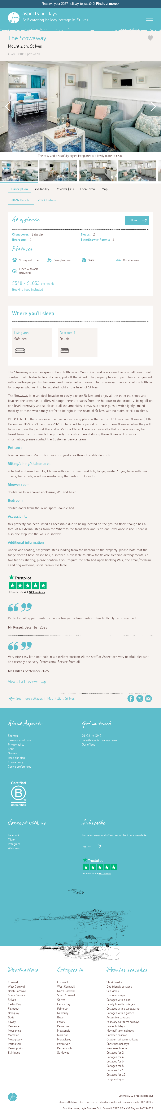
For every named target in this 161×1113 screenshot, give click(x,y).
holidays (39, 13)
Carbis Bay (14, 1004)
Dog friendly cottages (119, 986)
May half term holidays (120, 1030)
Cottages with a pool (118, 999)
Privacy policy (16, 744)
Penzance (13, 1026)
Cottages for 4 (115, 1057)
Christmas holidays (117, 1044)
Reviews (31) (65, 189)
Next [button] (153, 106)
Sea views (112, 991)
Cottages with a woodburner (123, 1008)
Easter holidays (115, 1026)
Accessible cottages (118, 1017)
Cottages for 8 (115, 1066)
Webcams (14, 848)
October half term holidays (122, 1039)
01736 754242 (91, 735)
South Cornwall (17, 995)
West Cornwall (16, 986)
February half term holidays (122, 1022)
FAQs (11, 749)
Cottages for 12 (115, 1074)
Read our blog (16, 757)
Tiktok (11, 839)
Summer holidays (116, 1035)
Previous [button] (8, 106)
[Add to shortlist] (150, 38)
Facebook (131, 698)
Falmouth (13, 1008)
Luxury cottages (115, 995)
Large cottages (115, 1079)
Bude (11, 1017)
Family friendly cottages (120, 1004)
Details (20, 200)
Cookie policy (15, 762)
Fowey (12, 1022)
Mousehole (14, 1030)
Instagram (14, 844)
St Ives (12, 999)
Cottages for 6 (115, 1061)
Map (105, 189)
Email (148, 698)
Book (134, 220)
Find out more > (107, 3)
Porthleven (14, 1044)
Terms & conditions (19, 740)
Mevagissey (15, 1039)
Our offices (88, 744)
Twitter (139, 698)
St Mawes (14, 1052)
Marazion (13, 1035)
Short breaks (114, 982)
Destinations (23, 971)
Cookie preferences (19, 766)
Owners (12, 753)
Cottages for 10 (115, 1070)
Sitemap (13, 735)
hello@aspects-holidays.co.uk (99, 740)
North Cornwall (17, 991)
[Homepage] (13, 17)
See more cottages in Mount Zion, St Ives (45, 698)
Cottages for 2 (115, 1052)
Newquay (13, 1013)
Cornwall (13, 982)
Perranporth (15, 1048)
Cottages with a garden (120, 1013)
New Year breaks (116, 1048)
